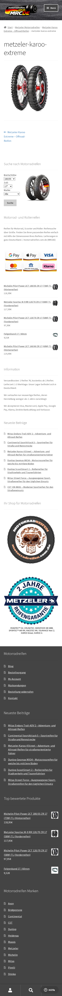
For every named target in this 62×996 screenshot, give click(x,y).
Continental (15, 916)
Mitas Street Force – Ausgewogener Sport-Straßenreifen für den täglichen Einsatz (29, 480)
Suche (31, 990)
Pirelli (11, 967)
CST (10, 922)
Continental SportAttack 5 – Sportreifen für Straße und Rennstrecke (30, 444)
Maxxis (12, 942)
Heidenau (13, 935)
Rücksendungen (17, 685)
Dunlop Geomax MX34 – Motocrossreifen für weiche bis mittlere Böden (30, 462)
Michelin (13, 954)
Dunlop (12, 929)
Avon (11, 903)
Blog (11, 666)
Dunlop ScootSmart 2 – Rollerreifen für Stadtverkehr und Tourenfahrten (27, 471)
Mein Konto (10, 990)
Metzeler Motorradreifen (27, 27)
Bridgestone (15, 910)
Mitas (11, 961)
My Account (14, 679)
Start (10, 27)
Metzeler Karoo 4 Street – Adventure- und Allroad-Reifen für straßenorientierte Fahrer (30, 453)
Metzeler (13, 948)
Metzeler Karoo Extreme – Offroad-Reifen (14, 136)
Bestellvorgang (17, 672)
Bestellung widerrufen (20, 691)
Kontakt (13, 698)
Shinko (12, 974)
